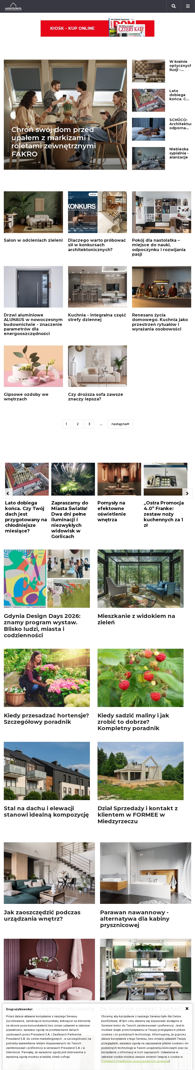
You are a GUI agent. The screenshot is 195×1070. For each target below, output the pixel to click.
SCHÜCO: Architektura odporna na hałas (181, 126)
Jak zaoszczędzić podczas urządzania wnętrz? (42, 915)
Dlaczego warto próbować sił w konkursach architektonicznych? (97, 245)
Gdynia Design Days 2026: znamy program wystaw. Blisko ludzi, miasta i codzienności (42, 626)
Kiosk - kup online (72, 28)
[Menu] (188, 6)
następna (119, 424)
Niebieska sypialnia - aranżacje (179, 153)
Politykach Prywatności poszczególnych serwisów (135, 1061)
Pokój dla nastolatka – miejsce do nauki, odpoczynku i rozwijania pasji (159, 247)
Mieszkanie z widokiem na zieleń (136, 619)
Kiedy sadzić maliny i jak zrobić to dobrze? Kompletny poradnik (133, 722)
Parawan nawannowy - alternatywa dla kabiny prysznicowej (134, 919)
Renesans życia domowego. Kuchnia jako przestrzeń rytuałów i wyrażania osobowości (160, 322)
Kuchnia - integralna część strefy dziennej (97, 317)
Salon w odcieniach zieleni (33, 240)
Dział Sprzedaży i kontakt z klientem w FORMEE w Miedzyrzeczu (138, 815)
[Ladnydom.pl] (13, 6)
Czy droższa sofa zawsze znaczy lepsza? (95, 396)
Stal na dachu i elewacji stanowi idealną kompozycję (46, 811)
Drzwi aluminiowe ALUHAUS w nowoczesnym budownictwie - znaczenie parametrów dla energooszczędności (33, 324)
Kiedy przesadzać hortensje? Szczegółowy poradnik (46, 718)
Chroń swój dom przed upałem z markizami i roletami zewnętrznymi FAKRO (53, 141)
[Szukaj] (174, 6)
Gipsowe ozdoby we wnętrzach (26, 396)
